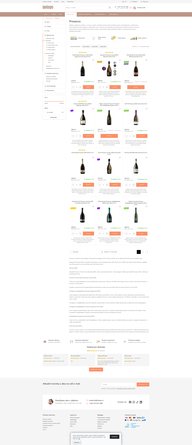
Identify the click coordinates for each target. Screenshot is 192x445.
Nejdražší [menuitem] (95, 46)
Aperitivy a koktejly (51, 76)
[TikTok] (137, 402)
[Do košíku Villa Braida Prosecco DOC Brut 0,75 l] (88, 185)
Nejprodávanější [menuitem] (75, 46)
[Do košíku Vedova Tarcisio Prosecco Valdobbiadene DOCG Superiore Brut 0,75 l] (141, 234)
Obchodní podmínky (48, 421)
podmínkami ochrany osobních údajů (126, 388)
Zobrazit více (96, 369)
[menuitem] (46, 14)
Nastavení (77, 442)
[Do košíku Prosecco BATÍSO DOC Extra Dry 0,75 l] (141, 185)
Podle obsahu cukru (53, 45)
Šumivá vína (50, 35)
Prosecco (48, 40)
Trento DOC (51, 60)
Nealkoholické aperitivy (52, 79)
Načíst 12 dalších (110, 252)
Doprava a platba (47, 1)
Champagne (51, 55)
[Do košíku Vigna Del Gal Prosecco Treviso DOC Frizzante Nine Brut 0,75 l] (88, 233)
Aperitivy (100, 426)
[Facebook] (130, 402)
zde (79, 439)
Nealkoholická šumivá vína (52, 68)
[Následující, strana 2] (143, 252)
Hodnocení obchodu (96, 347)
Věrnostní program (75, 417)
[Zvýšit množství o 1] (80, 87)
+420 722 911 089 (122, 7)
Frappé (49, 26)
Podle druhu (51, 43)
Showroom (73, 424)
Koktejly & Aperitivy (52, 73)
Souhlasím (114, 437)
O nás (62, 1)
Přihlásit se (143, 384)
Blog (71, 426)
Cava (49, 62)
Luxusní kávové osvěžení (104, 419)
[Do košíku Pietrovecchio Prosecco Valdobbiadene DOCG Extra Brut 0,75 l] (115, 233)
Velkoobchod (70, 1)
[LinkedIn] (141, 402)
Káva (48, 22)
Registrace (145, 1)
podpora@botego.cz (96, 400)
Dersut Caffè (73, 422)
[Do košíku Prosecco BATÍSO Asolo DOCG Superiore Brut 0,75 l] (88, 136)
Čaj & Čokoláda (51, 86)
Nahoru (75, 252)
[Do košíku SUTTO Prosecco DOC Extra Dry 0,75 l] (141, 136)
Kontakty (56, 1)
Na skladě (55, 112)
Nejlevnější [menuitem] (86, 46)
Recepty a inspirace (102, 422)
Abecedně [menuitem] (103, 46)
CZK (125, 1)
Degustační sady (50, 38)
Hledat (110, 8)
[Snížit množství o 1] (73, 87)
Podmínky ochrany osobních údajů (51, 423)
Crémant (50, 58)
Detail (136, 87)
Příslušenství (50, 90)
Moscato (48, 81)
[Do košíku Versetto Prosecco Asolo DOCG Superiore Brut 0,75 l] (115, 87)
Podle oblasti (51, 47)
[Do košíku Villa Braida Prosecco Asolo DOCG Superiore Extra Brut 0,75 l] (88, 87)
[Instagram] (134, 402)
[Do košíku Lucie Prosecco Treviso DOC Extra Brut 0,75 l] (115, 185)
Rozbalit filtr (53, 117)
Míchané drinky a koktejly (104, 417)
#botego (100, 415)
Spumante (48, 66)
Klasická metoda (50, 53)
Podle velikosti (51, 49)
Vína (48, 31)
